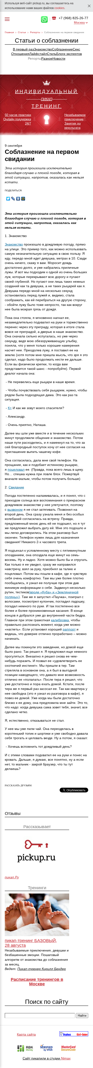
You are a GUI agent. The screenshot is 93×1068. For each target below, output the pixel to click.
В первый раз (23, 49)
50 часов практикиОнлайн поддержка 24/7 (17, 119)
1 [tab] (35, 130)
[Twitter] (8, 199)
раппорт (69, 629)
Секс (76, 49)
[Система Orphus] (73, 1034)
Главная (9, 32)
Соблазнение (62, 49)
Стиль (51, 54)
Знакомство (43, 49)
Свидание (16, 487)
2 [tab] (40, 130)
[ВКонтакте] (18, 199)
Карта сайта (26, 1034)
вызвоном (15, 509)
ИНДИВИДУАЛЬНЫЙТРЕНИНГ (46, 98)
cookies (59, 8)
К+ (10, 408)
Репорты (35, 32)
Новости (58, 58)
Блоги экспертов (69, 54)
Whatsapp (44, 19)
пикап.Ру (12, 877)
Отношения (20, 54)
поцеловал (16, 469)
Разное (46, 58)
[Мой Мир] (23, 199)
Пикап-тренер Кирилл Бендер (41, 969)
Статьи (22, 32)
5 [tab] (58, 130)
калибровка (60, 620)
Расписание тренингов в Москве (37, 982)
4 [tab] (52, 130)
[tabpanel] (46, 105)
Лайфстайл (38, 54)
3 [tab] (46, 130)
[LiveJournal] (13, 199)
